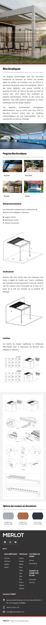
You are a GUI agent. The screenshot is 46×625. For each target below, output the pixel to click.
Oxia (20, 573)
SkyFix (6, 567)
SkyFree (7, 558)
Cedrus (21, 558)
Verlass (31, 560)
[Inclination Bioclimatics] (23, 312)
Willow (21, 564)
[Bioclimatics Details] (23, 405)
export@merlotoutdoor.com (15, 612)
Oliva (20, 567)
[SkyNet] (12, 190)
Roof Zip (32, 582)
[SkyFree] (12, 169)
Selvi (20, 576)
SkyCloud (7, 561)
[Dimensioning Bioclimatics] (23, 248)
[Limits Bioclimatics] (23, 370)
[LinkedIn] (5, 542)
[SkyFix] (33, 190)
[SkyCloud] (33, 169)
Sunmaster (32, 579)
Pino (20, 579)
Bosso (21, 582)
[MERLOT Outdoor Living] (13, 535)
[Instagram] (10, 542)
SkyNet (6, 564)
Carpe (21, 570)
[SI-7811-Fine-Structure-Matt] (16, 521)
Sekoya (21, 588)
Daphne (21, 585)
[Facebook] (15, 542)
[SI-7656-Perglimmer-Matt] (30, 521)
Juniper (21, 561)
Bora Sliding (33, 563)
